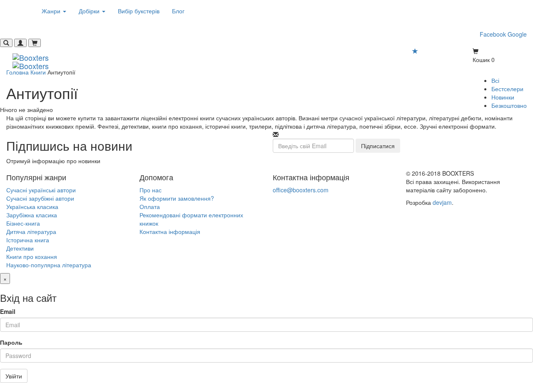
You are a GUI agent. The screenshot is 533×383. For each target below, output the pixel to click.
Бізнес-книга (23, 223)
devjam (442, 202)
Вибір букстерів (138, 11)
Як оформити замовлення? (176, 198)
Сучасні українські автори (41, 190)
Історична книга (27, 240)
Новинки (502, 97)
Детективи (20, 248)
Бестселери (507, 89)
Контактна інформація (169, 231)
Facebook (493, 34)
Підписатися (378, 146)
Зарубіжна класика (31, 215)
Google (517, 34)
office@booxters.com (301, 190)
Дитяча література (31, 231)
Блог (178, 11)
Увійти (13, 376)
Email (7, 311)
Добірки (90, 11)
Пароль (11, 342)
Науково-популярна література (48, 265)
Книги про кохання (31, 256)
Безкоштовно (509, 105)
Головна (17, 72)
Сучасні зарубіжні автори (40, 198)
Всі (495, 80)
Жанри (52, 11)
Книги (38, 72)
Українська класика (32, 206)
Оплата (149, 206)
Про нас (150, 190)
